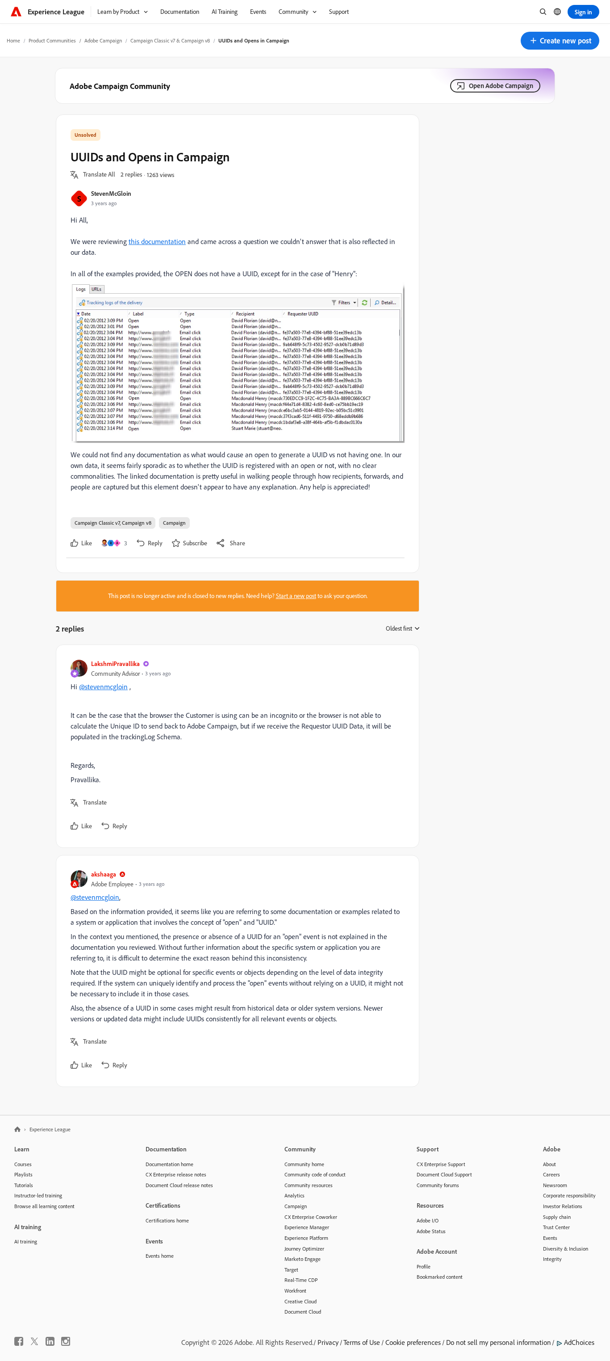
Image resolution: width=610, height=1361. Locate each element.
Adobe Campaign (103, 40)
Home (13, 40)
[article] (235, 746)
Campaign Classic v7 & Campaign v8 (170, 40)
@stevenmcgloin (103, 686)
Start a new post (296, 596)
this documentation (157, 241)
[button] (560, 41)
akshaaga (103, 874)
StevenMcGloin (111, 193)
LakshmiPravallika (115, 663)
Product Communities (52, 40)
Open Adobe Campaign (501, 85)
